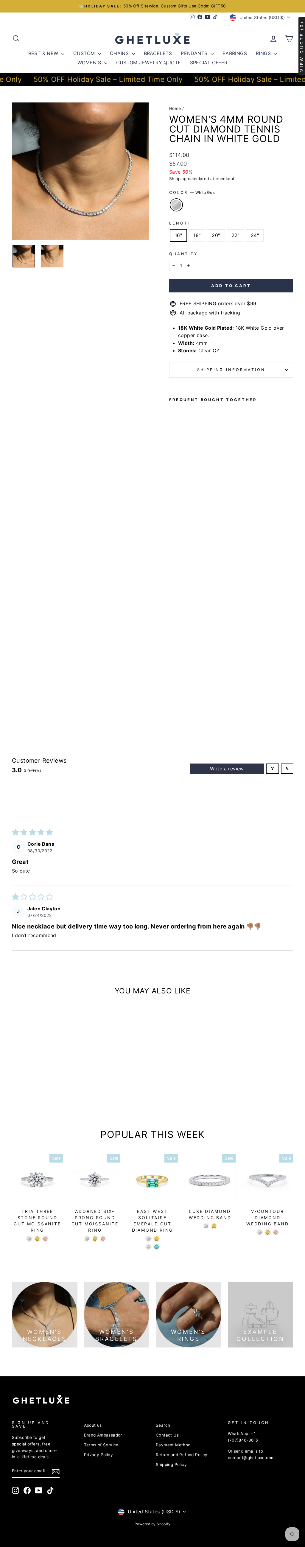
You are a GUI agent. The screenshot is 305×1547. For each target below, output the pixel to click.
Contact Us (167, 1435)
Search (163, 1425)
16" (178, 235)
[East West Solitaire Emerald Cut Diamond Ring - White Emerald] (148, 1247)
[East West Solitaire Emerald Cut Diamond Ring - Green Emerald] (156, 1247)
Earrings (234, 53)
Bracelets (158, 53)
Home (175, 108)
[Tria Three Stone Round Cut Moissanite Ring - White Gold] (29, 1238)
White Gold (176, 205)
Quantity (183, 254)
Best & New (44, 53)
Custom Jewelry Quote (148, 63)
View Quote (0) (301, 46)
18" (196, 235)
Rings (264, 53)
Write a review (227, 769)
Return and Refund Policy (182, 1454)
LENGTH (180, 223)
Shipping (177, 178)
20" (216, 235)
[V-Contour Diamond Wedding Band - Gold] (267, 1232)
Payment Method (173, 1444)
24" (255, 235)
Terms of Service (101, 1444)
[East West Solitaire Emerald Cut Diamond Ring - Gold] (156, 1238)
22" (235, 235)
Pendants (195, 53)
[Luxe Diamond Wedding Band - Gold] (214, 1226)
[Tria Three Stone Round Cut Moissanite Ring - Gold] (37, 1238)
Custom (85, 53)
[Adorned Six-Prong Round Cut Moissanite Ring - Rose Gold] (103, 1238)
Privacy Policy (98, 1454)
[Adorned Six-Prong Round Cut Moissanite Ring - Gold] (95, 1238)
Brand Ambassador (103, 1435)
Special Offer (209, 63)
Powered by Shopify (152, 1524)
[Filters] (272, 769)
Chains (120, 53)
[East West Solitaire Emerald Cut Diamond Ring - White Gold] (148, 1238)
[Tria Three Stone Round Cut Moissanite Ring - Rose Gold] (45, 1238)
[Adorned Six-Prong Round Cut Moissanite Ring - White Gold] (87, 1238)
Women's (89, 63)
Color (192, 192)
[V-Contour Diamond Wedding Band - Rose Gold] (275, 1232)
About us (93, 1425)
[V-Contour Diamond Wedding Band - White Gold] (259, 1232)
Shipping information (231, 369)
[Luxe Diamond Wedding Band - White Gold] (206, 1226)
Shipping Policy (171, 1464)
